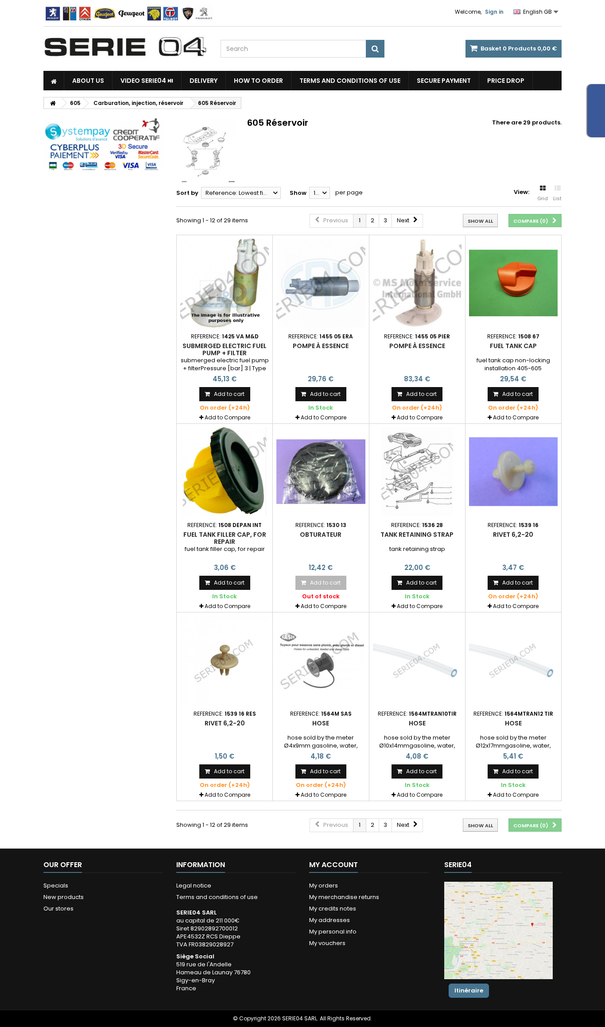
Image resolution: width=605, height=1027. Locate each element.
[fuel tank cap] (513, 283)
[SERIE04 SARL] (125, 47)
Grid (542, 198)
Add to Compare (227, 417)
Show (298, 193)
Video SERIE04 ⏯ (146, 80)
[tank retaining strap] (417, 471)
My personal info (333, 931)
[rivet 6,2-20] (513, 471)
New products (63, 897)
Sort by (187, 193)
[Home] (54, 80)
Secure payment (444, 80)
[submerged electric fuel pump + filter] (224, 283)
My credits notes (332, 908)
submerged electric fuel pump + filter (224, 349)
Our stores (58, 908)
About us (88, 80)
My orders (323, 885)
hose (320, 723)
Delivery (203, 80)
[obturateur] (320, 471)
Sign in (494, 12)
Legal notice (193, 885)
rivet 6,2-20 (513, 534)
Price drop (505, 80)
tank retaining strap (417, 534)
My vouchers (327, 943)
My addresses (329, 920)
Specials (55, 885)
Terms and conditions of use (349, 80)
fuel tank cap (513, 345)
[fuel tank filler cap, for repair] (224, 471)
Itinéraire (468, 990)
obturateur (320, 534)
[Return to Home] (52, 103)
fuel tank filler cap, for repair (224, 538)
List (557, 198)
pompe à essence (321, 345)
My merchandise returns (344, 897)
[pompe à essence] (320, 283)
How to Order (258, 80)
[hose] (320, 660)
